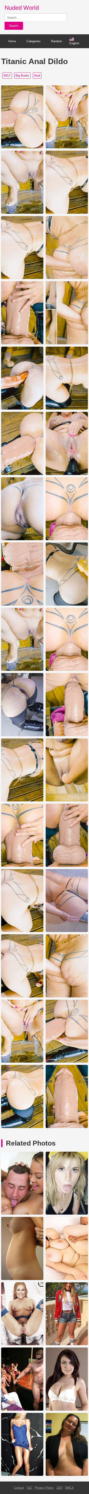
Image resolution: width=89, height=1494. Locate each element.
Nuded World (22, 8)
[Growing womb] (22, 1279)
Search (13, 25)
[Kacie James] (67, 1409)
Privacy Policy (44, 1487)
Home (12, 41)
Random (56, 41)
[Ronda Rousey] (22, 1344)
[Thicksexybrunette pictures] (67, 1475)
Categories (33, 41)
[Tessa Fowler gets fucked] (67, 1279)
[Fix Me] (22, 1475)
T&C (29, 1487)
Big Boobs (22, 75)
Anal (37, 75)
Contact (19, 1487)
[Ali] (22, 1213)
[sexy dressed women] (67, 1344)
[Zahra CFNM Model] (22, 1409)
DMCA (69, 1487)
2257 (59, 1487)
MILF (7, 75)
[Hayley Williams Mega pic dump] (67, 1213)
